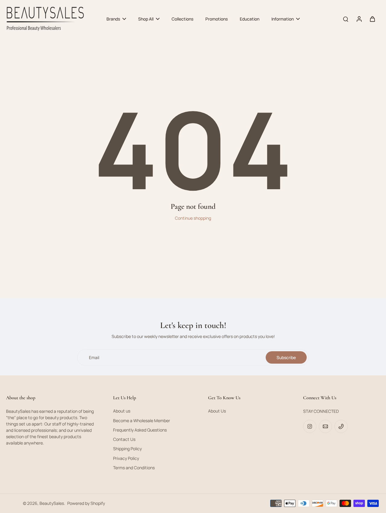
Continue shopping (193, 218)
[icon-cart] (372, 19)
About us (121, 411)
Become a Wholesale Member (141, 420)
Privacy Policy (126, 458)
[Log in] (358, 19)
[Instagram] (309, 426)
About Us (217, 411)
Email (94, 357)
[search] (345, 19)
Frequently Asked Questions (140, 430)
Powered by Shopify (86, 503)
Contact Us (124, 439)
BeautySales (52, 503)
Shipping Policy (127, 448)
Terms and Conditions (134, 467)
